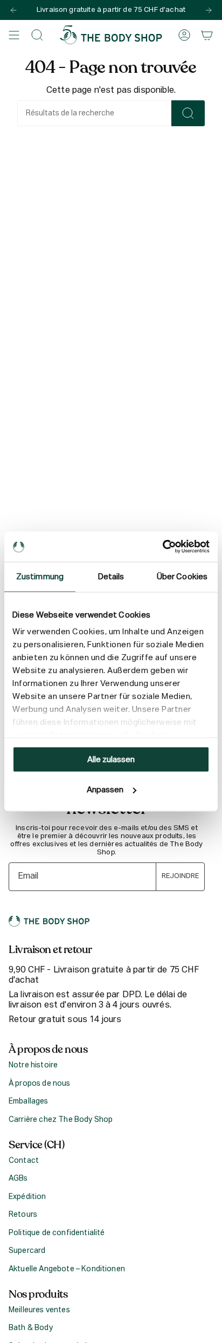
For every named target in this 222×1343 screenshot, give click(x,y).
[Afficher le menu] (14, 35)
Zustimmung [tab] (40, 576)
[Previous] (13, 10)
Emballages (28, 1101)
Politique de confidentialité (57, 1233)
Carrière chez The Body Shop (61, 1119)
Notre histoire (33, 1065)
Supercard (27, 1251)
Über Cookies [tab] (182, 576)
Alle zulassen (111, 759)
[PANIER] (207, 35)
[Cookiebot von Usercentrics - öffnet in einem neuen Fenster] (162, 547)
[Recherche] (188, 113)
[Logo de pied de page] (49, 921)
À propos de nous (40, 1083)
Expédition (27, 1197)
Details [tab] (111, 576)
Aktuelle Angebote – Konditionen (67, 1269)
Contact (24, 1160)
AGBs (18, 1178)
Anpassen (105, 790)
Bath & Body (31, 1328)
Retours (23, 1214)
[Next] (208, 10)
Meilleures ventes (39, 1310)
